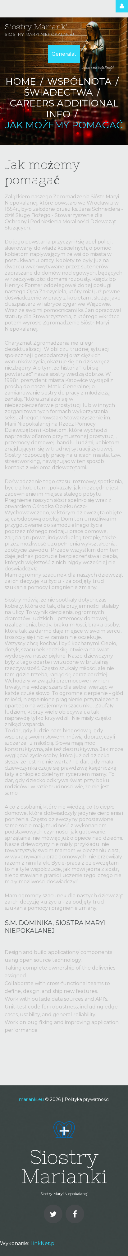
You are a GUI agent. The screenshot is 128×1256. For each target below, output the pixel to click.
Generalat (64, 54)
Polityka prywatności (87, 1099)
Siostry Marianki (36, 26)
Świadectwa (58, 92)
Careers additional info (64, 108)
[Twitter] (53, 1214)
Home (21, 81)
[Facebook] (75, 1214)
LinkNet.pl (43, 1243)
